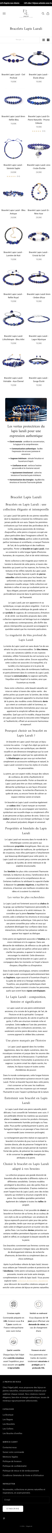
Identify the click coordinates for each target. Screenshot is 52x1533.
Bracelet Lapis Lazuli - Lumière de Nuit (13, 254)
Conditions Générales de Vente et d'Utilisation (23, 1475)
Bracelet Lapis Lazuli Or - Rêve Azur (39, 212)
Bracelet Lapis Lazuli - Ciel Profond (13, 76)
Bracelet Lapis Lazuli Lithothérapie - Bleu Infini (13, 338)
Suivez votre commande (13, 1452)
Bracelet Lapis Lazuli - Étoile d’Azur (38, 76)
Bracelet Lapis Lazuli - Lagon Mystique (38, 338)
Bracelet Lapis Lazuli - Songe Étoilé (38, 380)
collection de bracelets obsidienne (32, 1281)
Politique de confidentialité (15, 1466)
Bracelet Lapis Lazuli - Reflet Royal (13, 296)
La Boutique (8, 1415)
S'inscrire (13, 1509)
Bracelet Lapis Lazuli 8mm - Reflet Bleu (13, 118)
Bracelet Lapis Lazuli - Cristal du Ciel (38, 254)
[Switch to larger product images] (43, 40)
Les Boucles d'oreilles (12, 1433)
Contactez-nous (10, 1447)
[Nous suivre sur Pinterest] (4, 1518)
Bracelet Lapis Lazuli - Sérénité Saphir (13, 167)
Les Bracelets (9, 1424)
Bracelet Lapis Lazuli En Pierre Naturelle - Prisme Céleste (39, 119)
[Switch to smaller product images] (48, 40)
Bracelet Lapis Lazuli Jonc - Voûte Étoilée (38, 167)
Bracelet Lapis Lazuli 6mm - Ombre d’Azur (38, 296)
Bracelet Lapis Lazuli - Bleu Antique (13, 212)
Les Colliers (8, 1429)
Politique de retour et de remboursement (21, 1471)
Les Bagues (8, 1419)
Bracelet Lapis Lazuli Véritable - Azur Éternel (13, 380)
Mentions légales (10, 1457)
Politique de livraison (12, 1461)
